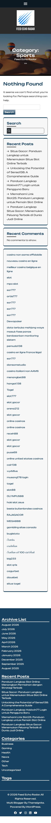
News (5, 757)
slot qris (12, 565)
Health (6, 752)
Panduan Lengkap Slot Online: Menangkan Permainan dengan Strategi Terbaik (22, 684)
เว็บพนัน (11, 540)
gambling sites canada (21, 527)
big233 (11, 558)
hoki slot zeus (15, 502)
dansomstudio (16, 364)
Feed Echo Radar (25, 29)
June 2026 (9, 633)
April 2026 (8, 642)
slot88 (11, 489)
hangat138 (14, 383)
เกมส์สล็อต (12, 546)
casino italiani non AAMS (23, 371)
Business (7, 744)
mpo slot (12, 283)
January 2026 (11, 655)
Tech (5, 765)
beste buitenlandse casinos (25, 508)
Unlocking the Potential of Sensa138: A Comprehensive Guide (25, 172)
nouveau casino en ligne (22, 261)
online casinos (16, 421)
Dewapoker (14, 321)
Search (14, 123)
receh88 (12, 433)
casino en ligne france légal (24, 352)
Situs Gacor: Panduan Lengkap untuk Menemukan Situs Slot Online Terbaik (24, 695)
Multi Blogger (15, 802)
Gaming (7, 748)
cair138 (12, 464)
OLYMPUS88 (15, 496)
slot (9, 277)
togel (10, 483)
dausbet (12, 577)
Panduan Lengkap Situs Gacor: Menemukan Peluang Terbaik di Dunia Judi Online (22, 727)
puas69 (12, 452)
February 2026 (11, 651)
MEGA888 (14, 521)
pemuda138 (14, 346)
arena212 (13, 408)
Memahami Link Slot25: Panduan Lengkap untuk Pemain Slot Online (25, 198)
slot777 (11, 396)
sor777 (11, 290)
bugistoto (13, 533)
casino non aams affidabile (24, 254)
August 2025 (10, 668)
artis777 (12, 296)
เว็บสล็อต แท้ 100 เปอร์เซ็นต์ (21, 552)
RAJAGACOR (15, 515)
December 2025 (12, 659)
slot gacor (13, 402)
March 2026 (10, 646)
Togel (10, 389)
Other (5, 761)
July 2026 (8, 629)
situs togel (13, 583)
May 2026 (8, 638)
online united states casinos (25, 458)
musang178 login (17, 477)
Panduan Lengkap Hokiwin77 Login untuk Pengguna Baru (23, 185)
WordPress (33, 806)
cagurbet (13, 571)
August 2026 (10, 624)
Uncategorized (11, 770)
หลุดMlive (12, 471)
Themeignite (36, 802)
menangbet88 (16, 377)
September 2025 (13, 664)
